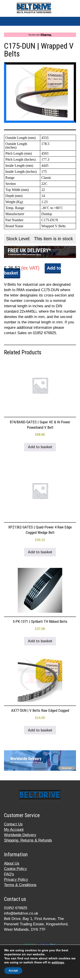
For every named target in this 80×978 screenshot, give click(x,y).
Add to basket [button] (40, 447)
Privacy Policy (16, 879)
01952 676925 (15, 908)
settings (58, 962)
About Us (11, 863)
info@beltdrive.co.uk (21, 913)
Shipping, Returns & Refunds (28, 840)
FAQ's (9, 874)
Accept (13, 970)
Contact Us (13, 824)
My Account (14, 829)
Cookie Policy (15, 869)
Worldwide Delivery (20, 835)
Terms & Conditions (20, 885)
